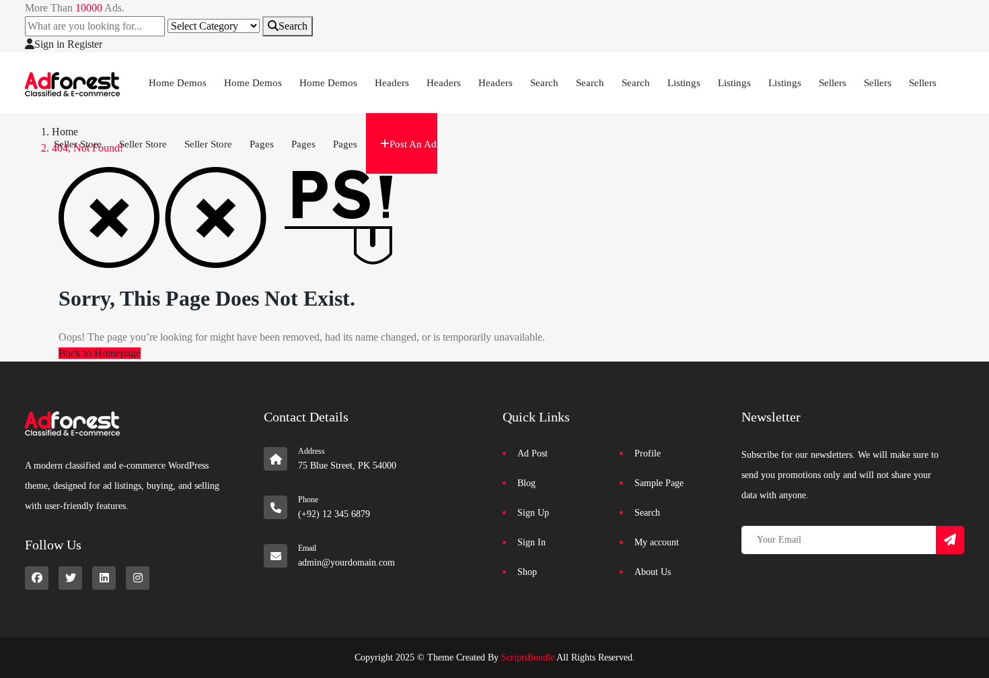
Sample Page (659, 483)
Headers (392, 82)
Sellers (832, 82)
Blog (526, 483)
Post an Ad (413, 144)
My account (656, 542)
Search (293, 26)
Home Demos (178, 82)
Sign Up (533, 513)
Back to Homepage (100, 353)
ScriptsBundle (527, 657)
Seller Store (78, 144)
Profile (647, 453)
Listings (683, 82)
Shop (527, 572)
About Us (652, 572)
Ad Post (532, 453)
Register (84, 44)
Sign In (531, 542)
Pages (262, 144)
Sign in (49, 44)
